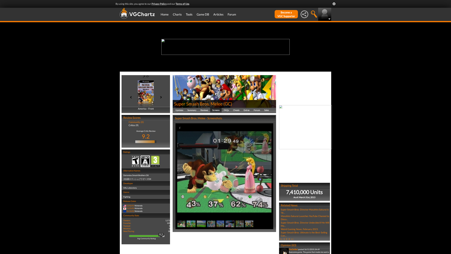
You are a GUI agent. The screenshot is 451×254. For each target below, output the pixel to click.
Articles (218, 14)
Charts (177, 14)
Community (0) (136, 122)
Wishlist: (127, 228)
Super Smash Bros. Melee (198, 103)
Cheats (236, 110)
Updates (179, 110)
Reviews (204, 110)
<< (281, 239)
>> (292, 239)
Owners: (127, 220)
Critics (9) (133, 125)
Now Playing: (129, 231)
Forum (232, 14)
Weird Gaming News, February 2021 (299, 229)
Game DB (203, 14)
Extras (246, 110)
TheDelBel (293, 249)
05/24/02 (130, 211)
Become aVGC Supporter (286, 14)
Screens (216, 110)
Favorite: (127, 223)
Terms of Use (182, 3)
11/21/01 (130, 208)
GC (228, 103)
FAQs (226, 110)
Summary (191, 110)
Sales (266, 110)
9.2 (146, 136)
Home (165, 14)
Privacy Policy (159, 3)
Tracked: (127, 226)
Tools (189, 14)
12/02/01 (130, 205)
